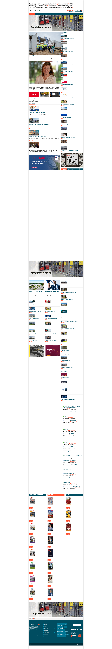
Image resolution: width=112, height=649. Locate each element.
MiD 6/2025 (31, 557)
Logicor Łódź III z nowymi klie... (35, 291)
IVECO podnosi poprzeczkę (65, 360)
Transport (58, 625)
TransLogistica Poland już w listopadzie (67, 58)
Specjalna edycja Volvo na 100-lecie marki (67, 44)
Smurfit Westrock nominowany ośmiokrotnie (68, 97)
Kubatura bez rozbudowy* (66, 226)
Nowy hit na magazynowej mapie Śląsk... (35, 325)
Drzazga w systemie (65, 219)
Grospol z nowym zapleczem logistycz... (35, 333)
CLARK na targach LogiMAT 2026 (66, 335)
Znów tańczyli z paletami (65, 350)
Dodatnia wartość (64, 241)
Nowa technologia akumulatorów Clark (67, 314)
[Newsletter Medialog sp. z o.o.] (76, 632)
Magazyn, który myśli (65, 197)
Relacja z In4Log (42, 97)
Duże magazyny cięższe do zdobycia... (35, 311)
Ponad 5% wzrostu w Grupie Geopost (67, 84)
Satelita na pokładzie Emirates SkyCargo (67, 71)
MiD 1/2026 (31, 544)
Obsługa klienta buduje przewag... (52, 291)
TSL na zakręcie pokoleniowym (50, 311)
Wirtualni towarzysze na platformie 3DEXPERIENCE (69, 91)
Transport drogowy (64, 624)
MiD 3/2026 (31, 518)
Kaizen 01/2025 (68, 531)
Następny (59, 30)
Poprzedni (58, 30)
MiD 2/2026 (31, 531)
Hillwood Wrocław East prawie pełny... (35, 318)
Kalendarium (49, 14)
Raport (58, 628)
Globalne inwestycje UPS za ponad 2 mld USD (38, 136)
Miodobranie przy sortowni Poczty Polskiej (67, 104)
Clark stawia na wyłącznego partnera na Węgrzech (69, 328)
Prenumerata (46, 636)
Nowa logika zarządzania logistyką (50, 333)
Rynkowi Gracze (46, 632)
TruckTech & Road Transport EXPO (66, 384)
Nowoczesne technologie (60, 631)
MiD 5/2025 (31, 570)
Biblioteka (43, 14)
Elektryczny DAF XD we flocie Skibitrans (67, 51)
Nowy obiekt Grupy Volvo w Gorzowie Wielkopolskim (37, 55)
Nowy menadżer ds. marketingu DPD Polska (68, 137)
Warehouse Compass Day (65, 377)
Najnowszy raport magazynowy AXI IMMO (67, 38)
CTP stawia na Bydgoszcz (33, 340)
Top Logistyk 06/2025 (51, 544)
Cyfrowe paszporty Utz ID (66, 182)
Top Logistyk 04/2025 (51, 570)
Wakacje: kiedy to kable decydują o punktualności (39, 124)
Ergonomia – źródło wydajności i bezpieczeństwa (68, 292)
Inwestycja (61, 634)
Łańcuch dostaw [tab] (70, 169)
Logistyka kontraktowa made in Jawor (67, 175)
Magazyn (66, 631)
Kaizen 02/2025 (68, 518)
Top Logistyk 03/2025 (51, 583)
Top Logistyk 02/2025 (51, 596)
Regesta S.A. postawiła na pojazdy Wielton (67, 64)
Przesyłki (61, 628)
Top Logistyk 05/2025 (51, 557)
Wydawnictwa (61, 14)
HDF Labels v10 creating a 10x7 (54, 97)
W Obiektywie (46, 630)
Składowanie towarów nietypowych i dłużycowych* (69, 248)
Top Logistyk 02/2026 (51, 518)
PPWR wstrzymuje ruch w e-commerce (37, 112)
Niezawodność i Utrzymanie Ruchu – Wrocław (68, 399)
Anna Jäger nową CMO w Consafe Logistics (35, 84)
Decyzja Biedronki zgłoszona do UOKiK (67, 124)
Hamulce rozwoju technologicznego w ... (51, 318)
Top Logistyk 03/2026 (51, 505)
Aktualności (38, 14)
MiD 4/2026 (31, 505)
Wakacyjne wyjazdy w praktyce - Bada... (51, 325)
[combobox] (77, 625)
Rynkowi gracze (55, 14)
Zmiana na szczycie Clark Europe (66, 343)
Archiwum (45, 640)
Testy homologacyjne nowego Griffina (67, 367)
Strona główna (32, 14)
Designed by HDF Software (77, 644)
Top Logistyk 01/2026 (51, 531)
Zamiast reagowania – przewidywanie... (51, 340)
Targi (61, 625)
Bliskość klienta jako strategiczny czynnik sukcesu (68, 306)
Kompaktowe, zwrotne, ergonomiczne (67, 299)
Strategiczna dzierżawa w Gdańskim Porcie (67, 130)
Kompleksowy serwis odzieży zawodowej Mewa (33, 98)
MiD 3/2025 (31, 596)
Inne (44, 638)
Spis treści (31, 508)
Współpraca (58, 624)
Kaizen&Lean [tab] (77, 169)
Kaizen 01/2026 (68, 505)
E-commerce (66, 634)
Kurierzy (58, 634)
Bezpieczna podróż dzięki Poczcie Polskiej (67, 77)
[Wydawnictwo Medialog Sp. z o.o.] (34, 10)
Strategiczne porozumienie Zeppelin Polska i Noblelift (69, 321)
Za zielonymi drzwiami (65, 204)
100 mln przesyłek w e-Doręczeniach (66, 117)
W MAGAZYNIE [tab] (64, 169)
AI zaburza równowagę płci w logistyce (37, 148)
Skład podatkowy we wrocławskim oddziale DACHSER (69, 150)
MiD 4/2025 (31, 583)
